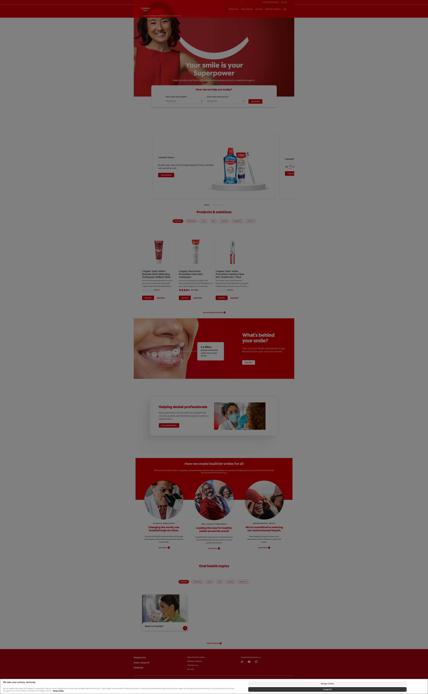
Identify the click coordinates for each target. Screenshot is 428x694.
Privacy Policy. (58, 691)
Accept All (327, 689)
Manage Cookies (327, 684)
